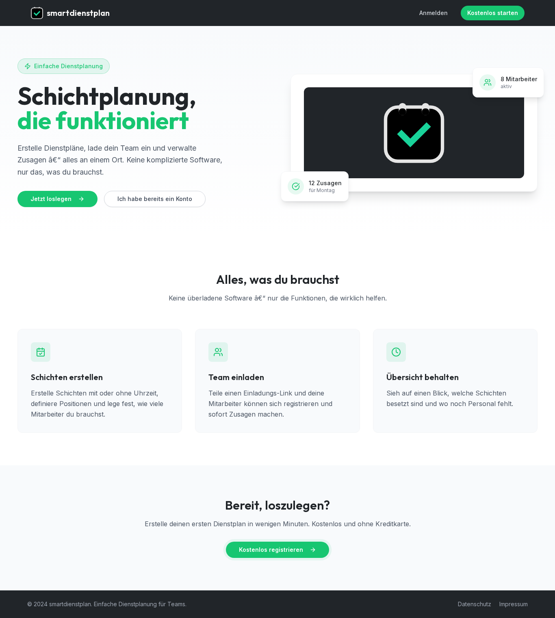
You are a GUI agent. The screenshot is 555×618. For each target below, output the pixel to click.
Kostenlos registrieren (271, 549)
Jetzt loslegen (51, 198)
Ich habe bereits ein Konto (154, 198)
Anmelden (433, 12)
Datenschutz (474, 604)
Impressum (513, 604)
